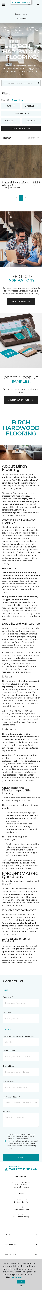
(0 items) (38, 4)
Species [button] (9, 121)
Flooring (18, 27)
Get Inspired (11, 1245)
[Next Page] (26, 198)
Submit (21, 1157)
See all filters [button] (19, 128)
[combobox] (18, 83)
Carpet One (6, 27)
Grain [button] (30, 121)
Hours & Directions (21, 1187)
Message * (7, 1111)
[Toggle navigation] (3, 4)
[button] (29, 4)
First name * (8, 997)
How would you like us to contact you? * (19, 1036)
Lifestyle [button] (29, 106)
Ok (21, 1281)
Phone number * (9, 1050)
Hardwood (30, 27)
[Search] (38, 83)
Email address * (9, 1066)
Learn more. (16, 1277)
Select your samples (18, 400)
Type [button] (9, 106)
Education (10, 1255)
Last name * (7, 1012)
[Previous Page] (16, 198)
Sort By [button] (31, 138)
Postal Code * (8, 1081)
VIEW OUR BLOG (19, 301)
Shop (7, 1234)
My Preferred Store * (11, 1097)
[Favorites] (33, 4)
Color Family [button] (19, 113)
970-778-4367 (21, 18)
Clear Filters (17, 100)
